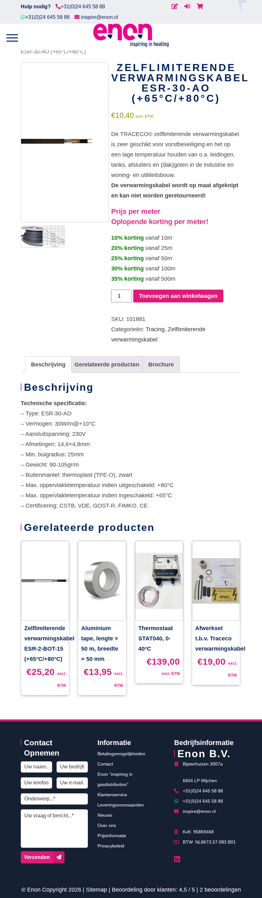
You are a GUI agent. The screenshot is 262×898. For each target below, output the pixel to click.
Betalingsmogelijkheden (121, 753)
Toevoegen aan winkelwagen (178, 296)
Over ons (106, 825)
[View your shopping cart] (199, 6)
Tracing (155, 329)
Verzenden (37, 857)
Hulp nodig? (36, 6)
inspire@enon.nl (99, 17)
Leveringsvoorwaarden (120, 804)
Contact (105, 763)
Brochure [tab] (161, 364)
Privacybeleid (110, 845)
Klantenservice (112, 794)
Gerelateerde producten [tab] (106, 364)
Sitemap (96, 889)
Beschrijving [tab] (48, 364)
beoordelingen (220, 889)
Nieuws (104, 815)
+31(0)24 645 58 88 (83, 6)
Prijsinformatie (111, 835)
